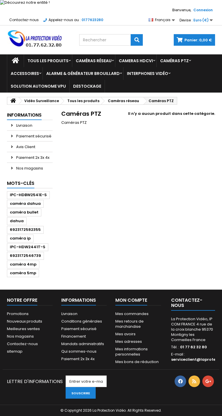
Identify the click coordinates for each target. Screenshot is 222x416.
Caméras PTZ (174, 61)
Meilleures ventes (23, 329)
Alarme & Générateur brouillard (83, 73)
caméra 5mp (23, 273)
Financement (73, 336)
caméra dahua (25, 203)
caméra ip (20, 238)
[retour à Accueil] (13, 100)
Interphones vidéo (147, 73)
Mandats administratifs (82, 344)
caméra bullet (24, 212)
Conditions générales (81, 321)
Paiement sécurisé (33, 136)
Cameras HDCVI (136, 61)
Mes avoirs (125, 334)
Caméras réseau (94, 61)
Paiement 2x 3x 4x (32, 157)
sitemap (15, 351)
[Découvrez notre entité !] (111, 2)
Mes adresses (128, 341)
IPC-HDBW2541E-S (28, 195)
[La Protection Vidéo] (39, 38)
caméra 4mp (23, 264)
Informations (24, 115)
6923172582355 (25, 229)
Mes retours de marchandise (129, 324)
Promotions (18, 313)
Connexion (203, 10)
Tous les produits (48, 61)
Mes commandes (132, 313)
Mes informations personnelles (131, 351)
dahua (17, 221)
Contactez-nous (24, 19)
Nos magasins (29, 168)
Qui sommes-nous (79, 351)
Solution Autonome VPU (38, 86)
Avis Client (25, 147)
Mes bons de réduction (137, 362)
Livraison (23, 125)
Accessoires (25, 73)
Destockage (87, 86)
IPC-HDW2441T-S (27, 247)
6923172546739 (25, 255)
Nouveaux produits (24, 321)
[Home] (15, 60)
